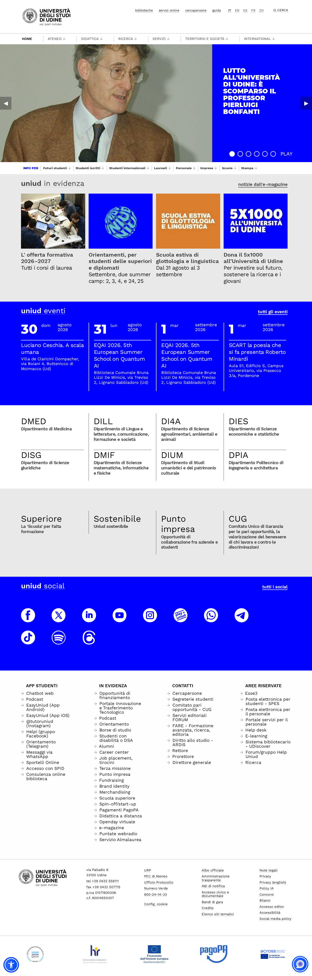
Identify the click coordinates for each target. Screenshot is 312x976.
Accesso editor (271, 907)
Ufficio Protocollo (158, 882)
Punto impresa (178, 524)
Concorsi (266, 894)
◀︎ (6, 103)
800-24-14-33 (155, 894)
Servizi (159, 39)
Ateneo (54, 39)
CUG (238, 519)
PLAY (286, 154)
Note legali (268, 870)
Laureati (160, 168)
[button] (232, 154)
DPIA (238, 455)
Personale (184, 168)
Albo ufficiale (213, 870)
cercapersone (195, 10)
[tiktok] (28, 642)
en (237, 10)
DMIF (104, 455)
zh (261, 10)
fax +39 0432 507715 (103, 887)
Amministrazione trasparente (216, 878)
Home (27, 39)
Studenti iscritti (88, 168)
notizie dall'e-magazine (263, 184)
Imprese (206, 168)
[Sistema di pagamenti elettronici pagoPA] (213, 954)
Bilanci (264, 900)
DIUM (172, 455)
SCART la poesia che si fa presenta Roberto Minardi (257, 352)
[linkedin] (89, 619)
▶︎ (306, 103)
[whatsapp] (211, 619)
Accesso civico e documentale (215, 894)
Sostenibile (117, 519)
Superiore (41, 519)
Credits (208, 908)
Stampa (247, 168)
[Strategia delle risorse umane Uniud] (94, 954)
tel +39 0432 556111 (102, 881)
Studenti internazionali (127, 168)
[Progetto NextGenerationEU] (154, 954)
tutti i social (275, 586)
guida (216, 10)
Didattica (90, 39)
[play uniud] (181, 619)
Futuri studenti (55, 168)
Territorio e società (204, 39)
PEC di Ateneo (155, 876)
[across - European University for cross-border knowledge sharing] (273, 954)
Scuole (227, 168)
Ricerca (125, 39)
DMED (33, 421)
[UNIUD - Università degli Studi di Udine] (46, 16)
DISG (31, 455)
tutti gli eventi (273, 311)
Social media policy (275, 919)
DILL (103, 421)
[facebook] (28, 619)
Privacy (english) (272, 882)
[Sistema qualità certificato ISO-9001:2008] (35, 954)
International (257, 39)
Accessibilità (269, 912)
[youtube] (120, 619)
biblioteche (144, 10)
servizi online (169, 10)
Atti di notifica (213, 886)
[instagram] (150, 619)
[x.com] (59, 619)
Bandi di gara (212, 902)
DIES (238, 421)
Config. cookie (156, 904)
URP (147, 870)
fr (253, 10)
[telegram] (242, 619)
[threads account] (89, 642)
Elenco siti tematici (218, 914)
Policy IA (266, 888)
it (229, 10)
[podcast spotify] (59, 642)
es (245, 10)
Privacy (265, 876)
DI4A (171, 421)
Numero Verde (156, 888)
